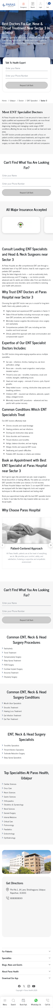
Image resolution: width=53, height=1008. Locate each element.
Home (4, 100)
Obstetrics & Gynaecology (13, 804)
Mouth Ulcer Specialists (12, 703)
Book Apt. (23, 1004)
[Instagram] (28, 986)
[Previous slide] (2, 545)
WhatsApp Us (36, 1004)
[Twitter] (24, 986)
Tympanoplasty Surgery (12, 656)
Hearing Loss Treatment (13, 711)
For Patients (7, 951)
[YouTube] (33, 986)
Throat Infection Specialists (14, 749)
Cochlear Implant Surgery (13, 668)
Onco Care (8, 788)
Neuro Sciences (9, 792)
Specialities (6, 958)
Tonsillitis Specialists (11, 745)
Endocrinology (9, 833)
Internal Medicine (10, 817)
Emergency (23, 7)
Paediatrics (8, 829)
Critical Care (8, 821)
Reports (33, 7)
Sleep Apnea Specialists (12, 757)
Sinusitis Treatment (11, 707)
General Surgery (10, 812)
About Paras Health (10, 971)
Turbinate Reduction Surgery (14, 753)
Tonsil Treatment (10, 652)
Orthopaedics (9, 800)
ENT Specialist (32, 100)
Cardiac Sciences (10, 783)
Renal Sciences (9, 808)
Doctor (21, 100)
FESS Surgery (9, 664)
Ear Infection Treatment (12, 715)
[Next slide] (50, 545)
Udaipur (12, 100)
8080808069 (16, 898)
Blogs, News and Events (12, 964)
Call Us (47, 1004)
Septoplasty (8, 648)
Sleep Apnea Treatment (12, 660)
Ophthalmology (9, 837)
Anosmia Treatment (11, 672)
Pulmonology (9, 825)
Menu (5, 1004)
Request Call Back (26, 85)
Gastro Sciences (10, 796)
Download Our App (10, 978)
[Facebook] (19, 986)
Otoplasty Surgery (10, 676)
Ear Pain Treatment (11, 719)
